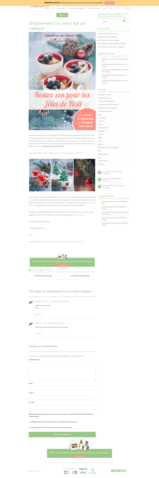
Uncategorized (102, 161)
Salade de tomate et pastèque (107, 37)
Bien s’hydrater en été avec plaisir (108, 40)
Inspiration (101, 131)
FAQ (53, 8)
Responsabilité (61, 8)
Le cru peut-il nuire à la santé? (80, 276)
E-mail (31, 393)
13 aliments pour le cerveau (43, 276)
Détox (100, 114)
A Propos (46, 8)
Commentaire (34, 360)
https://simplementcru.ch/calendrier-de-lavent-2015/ (63, 153)
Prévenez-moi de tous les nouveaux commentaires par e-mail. (54, 422)
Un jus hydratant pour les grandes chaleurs (111, 43)
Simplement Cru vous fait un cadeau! (57, 25)
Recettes (100, 144)
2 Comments (47, 270)
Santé (100, 151)
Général (100, 124)
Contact (110, 8)
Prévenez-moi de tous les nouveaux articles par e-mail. (51, 427)
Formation (101, 121)
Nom (31, 383)
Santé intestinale (103, 154)
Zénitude (101, 164)
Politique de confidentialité (77, 8)
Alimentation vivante (104, 95)
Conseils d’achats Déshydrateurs (108, 105)
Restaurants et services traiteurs (108, 147)
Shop (99, 157)
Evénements (35, 270)
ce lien (81, 215)
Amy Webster (106, 64)
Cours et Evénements (105, 111)
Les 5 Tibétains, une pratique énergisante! (111, 47)
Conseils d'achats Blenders (106, 101)
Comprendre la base (104, 98)
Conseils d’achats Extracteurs (107, 108)
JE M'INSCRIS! (110, 3)
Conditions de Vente (94, 8)
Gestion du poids (103, 128)
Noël (99, 141)
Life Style (101, 134)
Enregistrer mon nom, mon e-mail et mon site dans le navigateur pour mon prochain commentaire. (61, 415)
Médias (100, 138)
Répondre (38, 314)
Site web (32, 402)
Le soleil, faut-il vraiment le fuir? (108, 34)
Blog (104, 8)
